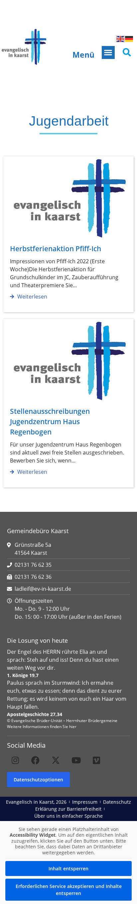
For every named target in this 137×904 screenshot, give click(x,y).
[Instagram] (15, 760)
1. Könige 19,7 (23, 675)
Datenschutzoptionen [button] (38, 779)
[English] (120, 38)
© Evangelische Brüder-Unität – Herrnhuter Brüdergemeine (62, 720)
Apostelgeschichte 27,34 (34, 714)
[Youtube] (76, 760)
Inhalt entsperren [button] (68, 868)
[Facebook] (35, 760)
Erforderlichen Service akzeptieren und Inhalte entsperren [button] (69, 889)
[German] (129, 38)
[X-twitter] (56, 760)
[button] (108, 52)
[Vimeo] (96, 760)
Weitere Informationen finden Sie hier (41, 726)
